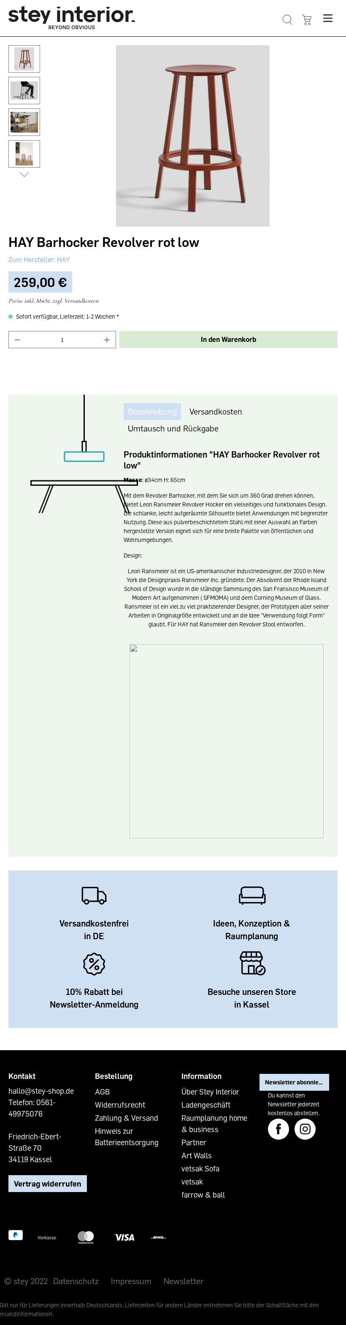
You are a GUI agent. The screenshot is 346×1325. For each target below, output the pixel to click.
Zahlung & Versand (126, 1117)
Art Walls (196, 1155)
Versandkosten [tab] (215, 411)
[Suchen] (287, 20)
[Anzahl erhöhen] (107, 339)
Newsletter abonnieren (296, 1082)
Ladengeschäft (205, 1104)
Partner (193, 1142)
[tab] (152, 411)
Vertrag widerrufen (47, 1183)
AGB (102, 1091)
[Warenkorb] (306, 20)
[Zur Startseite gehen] (71, 17)
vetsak (192, 1181)
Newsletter (183, 1281)
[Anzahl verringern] (17, 339)
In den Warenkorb (228, 339)
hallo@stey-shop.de (41, 1090)
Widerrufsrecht (120, 1104)
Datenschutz (76, 1281)
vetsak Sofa (200, 1168)
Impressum (131, 1281)
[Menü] (327, 18)
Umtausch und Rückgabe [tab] (173, 428)
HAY (62, 259)
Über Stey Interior (210, 1091)
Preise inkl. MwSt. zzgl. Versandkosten (53, 300)
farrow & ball (203, 1194)
